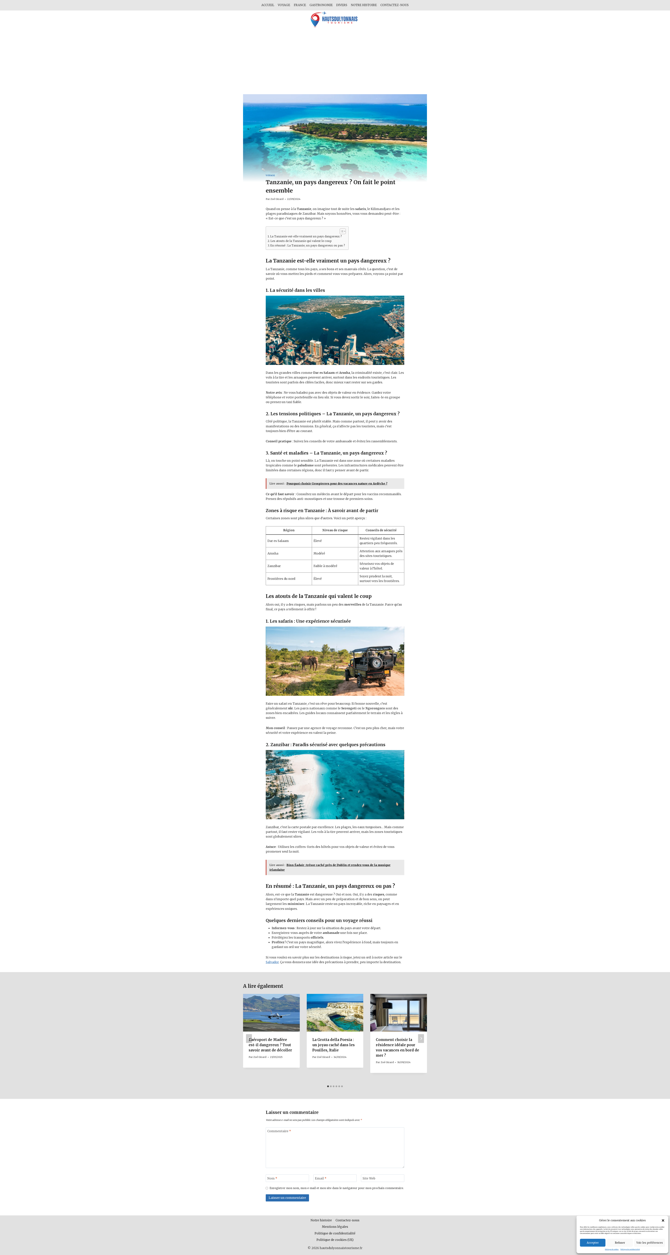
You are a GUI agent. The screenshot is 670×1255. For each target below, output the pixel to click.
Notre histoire (364, 5)
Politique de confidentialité (630, 1249)
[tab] (328, 1086)
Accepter (593, 1242)
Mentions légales (335, 1227)
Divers (341, 5)
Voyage (284, 5)
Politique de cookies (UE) (335, 1240)
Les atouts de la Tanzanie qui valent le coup (301, 241)
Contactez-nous (394, 5)
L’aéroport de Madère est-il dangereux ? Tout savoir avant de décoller (270, 1044)
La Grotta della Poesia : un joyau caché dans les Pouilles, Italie (333, 1044)
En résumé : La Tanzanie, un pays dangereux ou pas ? (307, 245)
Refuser (620, 1242)
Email (320, 1178)
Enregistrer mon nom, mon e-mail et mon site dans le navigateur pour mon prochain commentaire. (337, 1188)
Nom (272, 1178)
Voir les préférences (649, 1242)
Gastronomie (321, 5)
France (300, 5)
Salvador (272, 962)
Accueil (267, 5)
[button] (663, 1220)
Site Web (369, 1178)
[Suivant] (421, 1038)
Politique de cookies (612, 1249)
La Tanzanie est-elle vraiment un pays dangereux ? (306, 236)
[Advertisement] (335, 54)
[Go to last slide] (249, 1038)
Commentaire (279, 1131)
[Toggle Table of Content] (341, 231)
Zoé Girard (277, 199)
